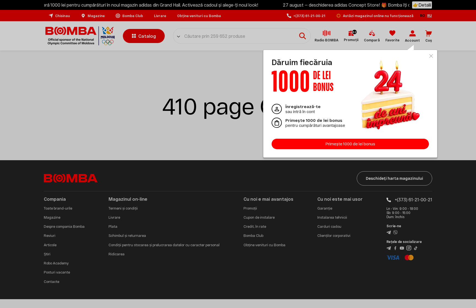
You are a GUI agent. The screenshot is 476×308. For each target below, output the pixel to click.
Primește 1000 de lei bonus (350, 143)
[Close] (431, 56)
